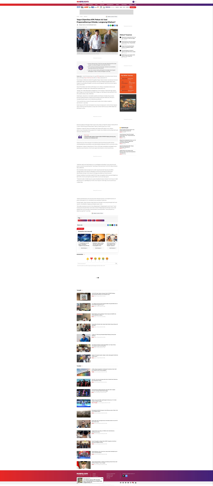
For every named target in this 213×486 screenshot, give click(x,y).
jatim (124, 7)
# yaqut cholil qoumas (82, 220)
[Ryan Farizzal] (124, 91)
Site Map (108, 477)
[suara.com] (83, 2)
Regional (133, 7)
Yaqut (99, 77)
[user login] (133, 1)
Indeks (136, 4)
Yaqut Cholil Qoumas (88, 77)
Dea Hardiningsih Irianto (91, 24)
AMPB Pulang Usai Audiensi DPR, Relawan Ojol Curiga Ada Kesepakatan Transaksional (128, 56)
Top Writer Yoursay (127, 75)
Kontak (94, 475)
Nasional (84, 4)
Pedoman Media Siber (111, 473)
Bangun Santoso (82, 24)
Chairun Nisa (130, 78)
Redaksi (94, 473)
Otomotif (102, 4)
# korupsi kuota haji (100, 220)
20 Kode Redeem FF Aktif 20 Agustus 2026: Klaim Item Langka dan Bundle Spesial (128, 51)
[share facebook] (109, 25)
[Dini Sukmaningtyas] (124, 83)
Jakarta (117, 7)
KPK (98, 76)
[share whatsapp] (111, 25)
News (81, 16)
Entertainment (110, 4)
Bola (96, 4)
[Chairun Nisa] (124, 79)
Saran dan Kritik (109, 476)
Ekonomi (91, 4)
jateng (127, 7)
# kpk (94, 220)
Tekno (117, 4)
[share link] (117, 25)
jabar (121, 7)
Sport (130, 4)
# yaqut (89, 220)
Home (78, 4)
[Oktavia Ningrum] (125, 87)
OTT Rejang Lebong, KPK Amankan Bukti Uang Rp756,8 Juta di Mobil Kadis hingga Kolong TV (92, 481)
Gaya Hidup (124, 4)
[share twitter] (113, 25)
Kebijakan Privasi (110, 475)
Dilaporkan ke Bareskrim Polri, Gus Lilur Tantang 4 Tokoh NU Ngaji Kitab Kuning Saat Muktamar (129, 38)
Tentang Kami (95, 476)
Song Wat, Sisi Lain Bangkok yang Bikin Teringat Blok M (128, 108)
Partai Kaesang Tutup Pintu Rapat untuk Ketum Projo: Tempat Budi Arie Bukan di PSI (129, 42)
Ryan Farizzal (131, 90)
